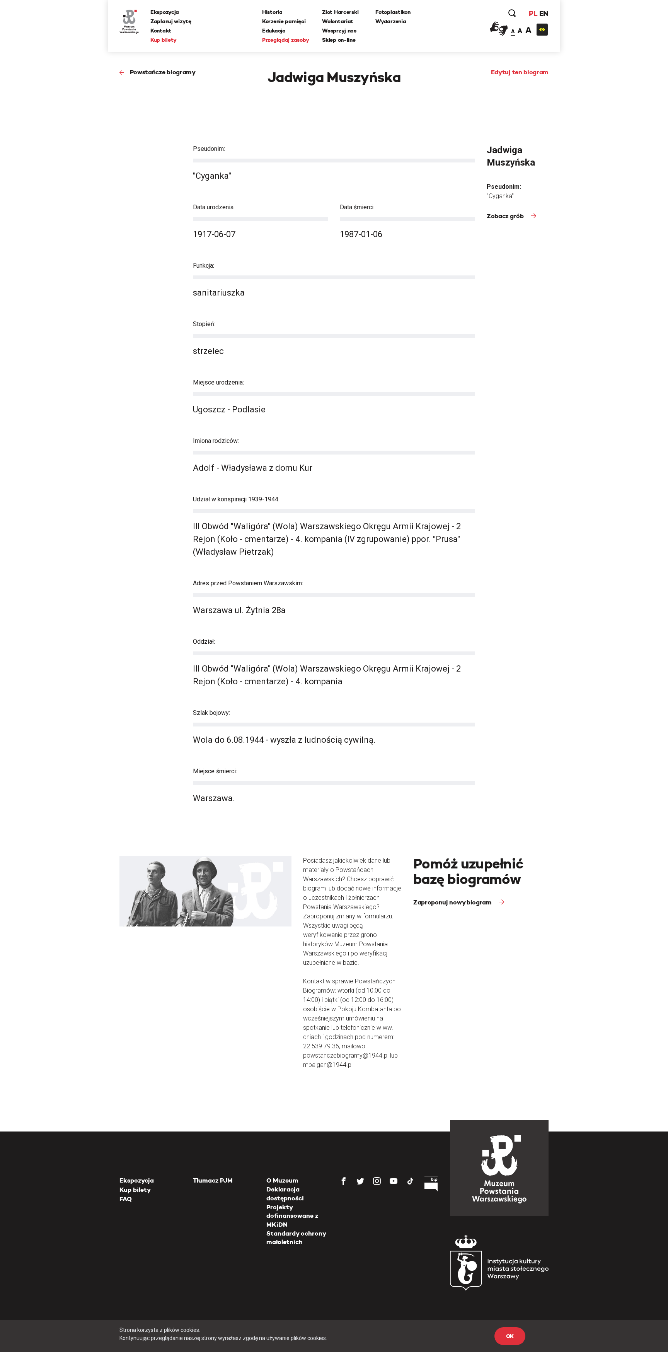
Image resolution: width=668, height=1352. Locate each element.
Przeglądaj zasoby (285, 39)
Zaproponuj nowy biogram (453, 902)
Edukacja (274, 30)
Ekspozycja (164, 12)
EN (543, 13)
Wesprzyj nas (339, 30)
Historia (272, 12)
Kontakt (160, 30)
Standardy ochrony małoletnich (296, 1237)
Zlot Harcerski (340, 12)
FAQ (125, 1199)
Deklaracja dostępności (285, 1193)
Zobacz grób (506, 216)
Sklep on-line (338, 39)
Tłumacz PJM (213, 1180)
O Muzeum (282, 1180)
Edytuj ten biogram (520, 72)
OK (510, 1336)
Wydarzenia (390, 21)
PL (533, 13)
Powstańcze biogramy (163, 72)
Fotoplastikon (392, 12)
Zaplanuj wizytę (170, 21)
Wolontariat (337, 21)
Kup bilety (163, 39)
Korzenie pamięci (284, 21)
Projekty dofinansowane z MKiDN (292, 1216)
